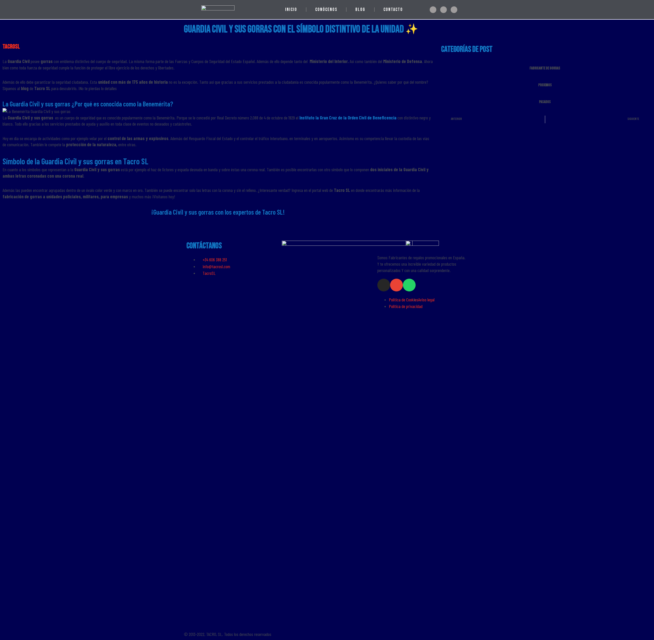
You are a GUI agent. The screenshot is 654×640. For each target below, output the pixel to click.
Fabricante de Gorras (545, 68)
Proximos (545, 85)
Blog (360, 9)
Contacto (393, 9)
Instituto (307, 117)
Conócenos (326, 9)
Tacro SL (272, 212)
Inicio (291, 9)
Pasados (545, 102)
